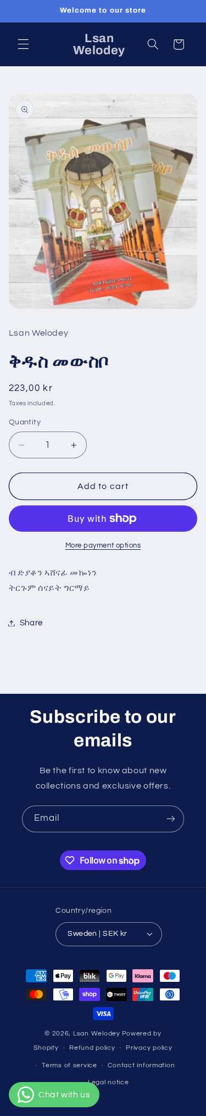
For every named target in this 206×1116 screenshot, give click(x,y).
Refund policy (92, 1048)
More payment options (103, 545)
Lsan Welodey (96, 1034)
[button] (23, 44)
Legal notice (108, 1082)
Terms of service (69, 1065)
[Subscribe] (170, 819)
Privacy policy (149, 1048)
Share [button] (31, 623)
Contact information (141, 1065)
